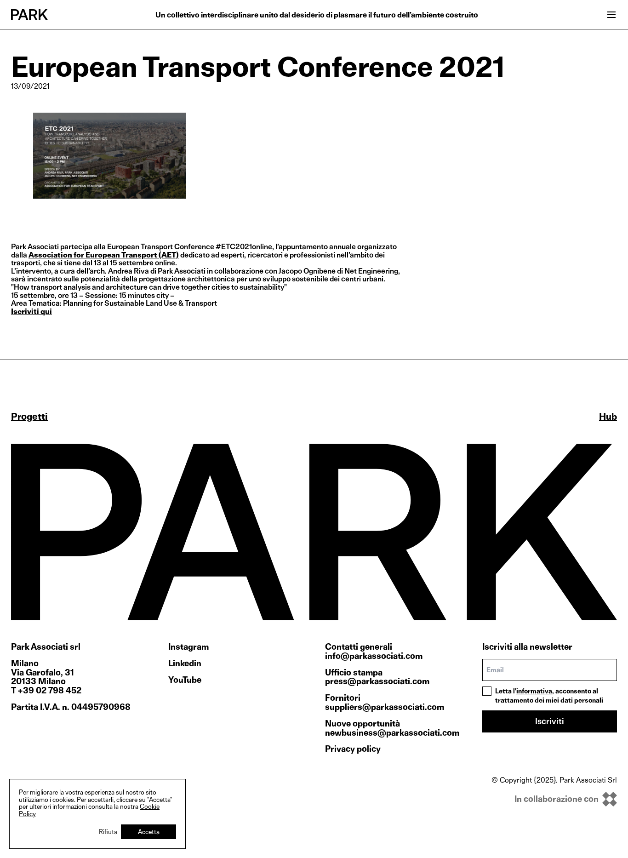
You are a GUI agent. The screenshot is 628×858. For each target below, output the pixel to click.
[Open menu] (611, 14)
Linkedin (184, 663)
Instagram (188, 647)
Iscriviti (549, 721)
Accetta (149, 831)
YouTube (184, 680)
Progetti (29, 416)
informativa (534, 691)
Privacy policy (353, 749)
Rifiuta (108, 831)
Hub (608, 416)
